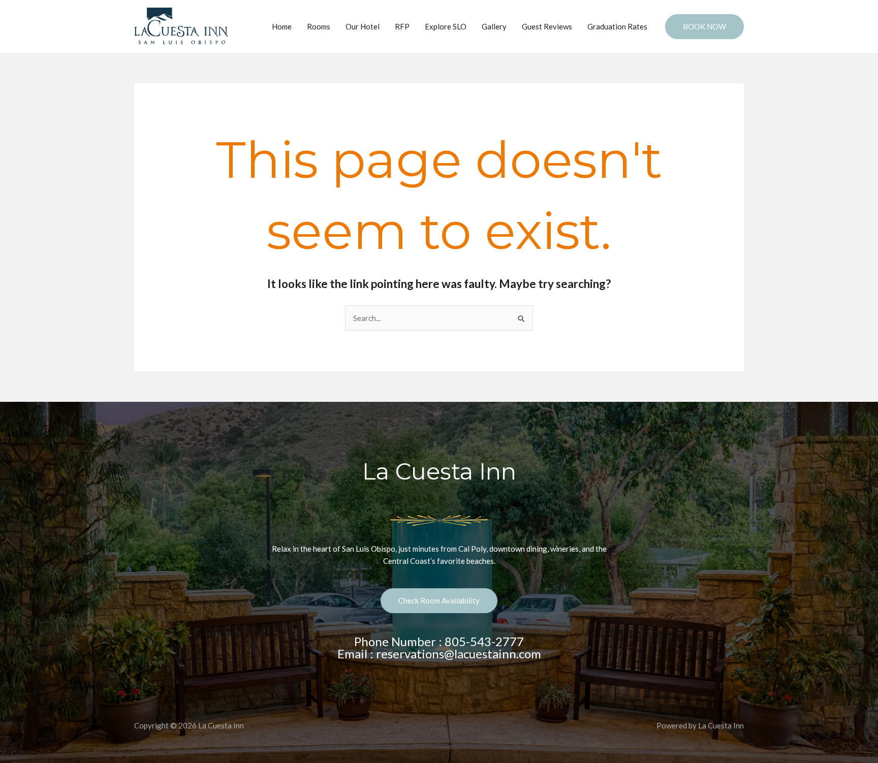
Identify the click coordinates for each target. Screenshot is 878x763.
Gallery (494, 26)
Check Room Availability (439, 600)
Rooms (318, 26)
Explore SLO (445, 26)
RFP (402, 26)
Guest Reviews (547, 26)
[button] (704, 26)
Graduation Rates (617, 26)
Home (282, 26)
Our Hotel (363, 26)
